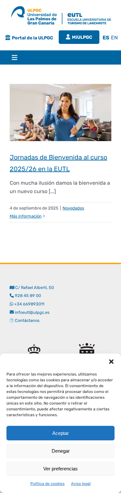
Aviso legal (81, 483)
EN (114, 38)
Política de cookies (47, 483)
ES (106, 38)
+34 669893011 (29, 304)
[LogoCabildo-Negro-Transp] (87, 340)
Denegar (61, 451)
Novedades (73, 208)
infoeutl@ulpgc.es (32, 312)
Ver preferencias (60, 468)
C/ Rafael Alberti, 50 (34, 287)
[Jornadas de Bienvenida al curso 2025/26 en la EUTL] (60, 112)
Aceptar (60, 433)
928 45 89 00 (28, 295)
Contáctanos (27, 320)
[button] (111, 361)
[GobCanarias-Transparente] (34, 340)
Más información (26, 216)
